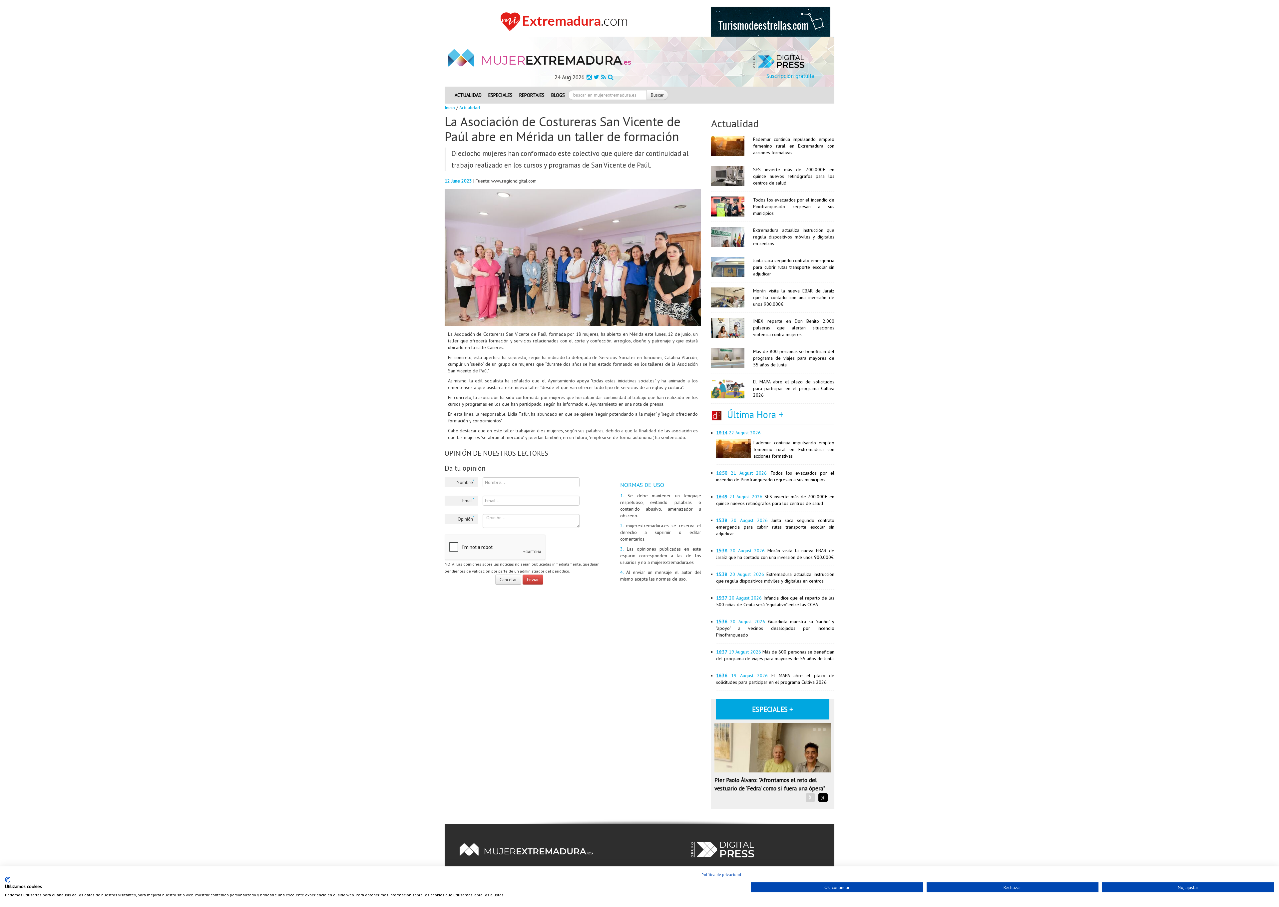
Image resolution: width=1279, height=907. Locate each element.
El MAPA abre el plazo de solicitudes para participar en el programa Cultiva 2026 (793, 388)
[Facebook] (589, 77)
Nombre (465, 482)
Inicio (450, 108)
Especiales (500, 95)
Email (468, 500)
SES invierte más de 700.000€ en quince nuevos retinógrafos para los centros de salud (793, 176)
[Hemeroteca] (611, 77)
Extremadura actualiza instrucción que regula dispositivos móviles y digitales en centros (793, 236)
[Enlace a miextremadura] (566, 21)
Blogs (558, 95)
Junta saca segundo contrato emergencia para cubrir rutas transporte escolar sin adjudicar (793, 267)
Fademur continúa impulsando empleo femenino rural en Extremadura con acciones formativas (793, 146)
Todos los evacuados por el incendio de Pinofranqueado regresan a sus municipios (793, 206)
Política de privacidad (721, 874)
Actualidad (468, 95)
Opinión (466, 518)
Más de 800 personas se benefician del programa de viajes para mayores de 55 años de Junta (793, 358)
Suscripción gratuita (790, 76)
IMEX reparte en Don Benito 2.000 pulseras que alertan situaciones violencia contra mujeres (793, 327)
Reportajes (532, 95)
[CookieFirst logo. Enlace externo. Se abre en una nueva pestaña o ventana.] (7, 880)
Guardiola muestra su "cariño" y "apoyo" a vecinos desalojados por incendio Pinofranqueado (775, 628)
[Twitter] (596, 77)
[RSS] (603, 77)
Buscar (657, 95)
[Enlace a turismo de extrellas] (770, 21)
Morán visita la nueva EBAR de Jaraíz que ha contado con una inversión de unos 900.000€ (793, 297)
